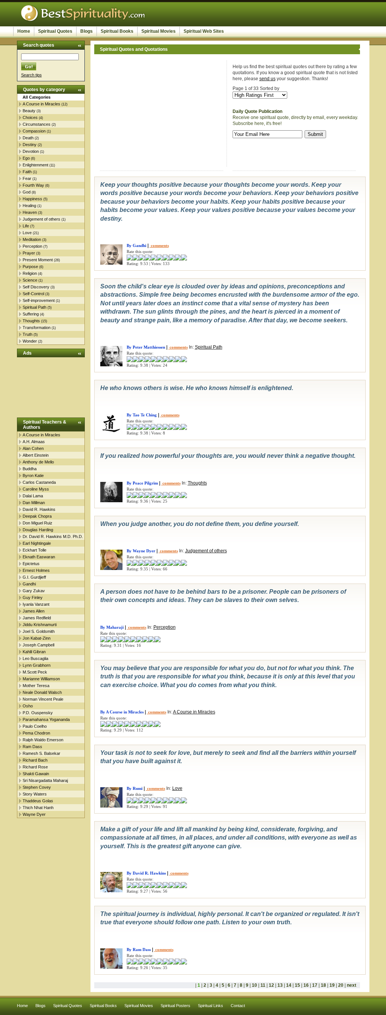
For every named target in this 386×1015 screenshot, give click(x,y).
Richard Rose (35, 767)
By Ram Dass (139, 949)
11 (262, 985)
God (27, 192)
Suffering (31, 314)
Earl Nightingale (37, 543)
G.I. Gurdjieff (34, 577)
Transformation (37, 327)
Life (26, 226)
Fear (27, 178)
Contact (238, 1005)
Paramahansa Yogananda (46, 719)
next (351, 985)
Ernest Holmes (36, 570)
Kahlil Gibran (34, 651)
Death (28, 138)
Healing (29, 205)
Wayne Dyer (34, 814)
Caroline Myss (36, 489)
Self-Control (33, 293)
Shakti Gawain (36, 773)
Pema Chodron (36, 733)
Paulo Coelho (35, 726)
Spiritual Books (117, 31)
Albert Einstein (36, 455)
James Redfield (37, 618)
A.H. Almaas (34, 441)
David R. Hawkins (39, 509)
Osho (28, 706)
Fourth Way (33, 185)
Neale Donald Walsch (42, 692)
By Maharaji (112, 627)
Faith (27, 171)
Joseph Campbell (38, 645)
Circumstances (37, 124)
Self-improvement (39, 300)
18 (323, 985)
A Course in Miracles (41, 104)
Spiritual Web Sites (204, 31)
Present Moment (38, 260)
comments (159, 245)
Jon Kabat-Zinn (37, 638)
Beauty (29, 110)
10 (254, 985)
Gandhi (29, 584)
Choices (30, 117)
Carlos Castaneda (39, 482)
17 (314, 985)
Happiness (32, 199)
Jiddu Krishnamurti (40, 624)
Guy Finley (33, 597)
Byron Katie (33, 475)
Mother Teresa (36, 685)
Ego (26, 158)
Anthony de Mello (38, 462)
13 (280, 985)
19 (332, 985)
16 (306, 985)
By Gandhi (136, 245)
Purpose (30, 266)
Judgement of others (41, 219)
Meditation (32, 239)
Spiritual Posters (175, 1005)
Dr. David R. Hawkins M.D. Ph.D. (53, 536)
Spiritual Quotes (55, 31)
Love (27, 232)
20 (340, 985)
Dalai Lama (33, 496)
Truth (27, 334)
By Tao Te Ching (142, 415)
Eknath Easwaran (39, 557)
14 (288, 985)
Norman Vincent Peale (43, 699)
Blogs (86, 31)
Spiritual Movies (158, 31)
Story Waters (35, 794)
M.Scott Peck (35, 672)
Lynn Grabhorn (37, 665)
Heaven (30, 212)
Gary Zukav (34, 590)
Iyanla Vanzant (36, 604)
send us (267, 78)
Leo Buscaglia (35, 658)
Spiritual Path (34, 307)
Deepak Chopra (37, 516)
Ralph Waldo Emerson (43, 740)
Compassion (34, 131)
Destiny (30, 144)
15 (297, 985)
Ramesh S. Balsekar (41, 753)
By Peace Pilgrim (142, 483)
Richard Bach (35, 760)
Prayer (29, 253)
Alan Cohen (33, 448)
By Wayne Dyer (141, 551)
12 (271, 985)
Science (30, 280)
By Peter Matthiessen (146, 347)
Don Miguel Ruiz (37, 523)
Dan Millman (34, 502)
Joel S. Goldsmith (39, 631)
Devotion (31, 151)
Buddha (30, 468)
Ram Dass (32, 746)
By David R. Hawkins (146, 873)
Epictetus (31, 563)
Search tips (31, 75)
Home (23, 31)
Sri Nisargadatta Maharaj (45, 780)
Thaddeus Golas (38, 801)
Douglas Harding (38, 529)
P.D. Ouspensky (38, 712)
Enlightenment (35, 165)
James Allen (33, 611)
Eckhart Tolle (34, 550)
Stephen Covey (37, 787)
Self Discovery (36, 287)
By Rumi (134, 788)
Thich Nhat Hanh (38, 807)
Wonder (30, 341)
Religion (30, 273)
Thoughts (31, 321)
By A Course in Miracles (122, 712)
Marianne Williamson (41, 679)
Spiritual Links (210, 1005)
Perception (32, 246)
